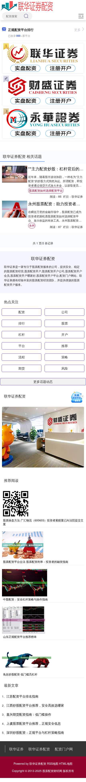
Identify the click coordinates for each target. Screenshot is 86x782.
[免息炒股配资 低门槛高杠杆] (26, 657)
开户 (64, 334)
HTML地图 (65, 763)
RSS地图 (52, 763)
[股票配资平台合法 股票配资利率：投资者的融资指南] (22, 545)
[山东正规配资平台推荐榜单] (23, 620)
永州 (32, 225)
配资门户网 (64, 748)
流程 (21, 357)
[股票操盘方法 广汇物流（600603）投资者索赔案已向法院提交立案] (15, 503)
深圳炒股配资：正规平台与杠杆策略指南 (35, 732)
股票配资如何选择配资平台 (46, 190)
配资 (21, 312)
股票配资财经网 (52, 771)
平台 (21, 345)
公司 (64, 312)
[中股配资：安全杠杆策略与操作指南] (24, 582)
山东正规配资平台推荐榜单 (20, 637)
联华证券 (16, 748)
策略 (64, 357)
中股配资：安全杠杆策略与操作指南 (25, 599)
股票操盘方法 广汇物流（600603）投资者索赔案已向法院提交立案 (43, 522)
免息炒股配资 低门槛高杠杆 (20, 674)
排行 (21, 323)
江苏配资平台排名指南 (22, 696)
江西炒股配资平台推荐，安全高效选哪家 (35, 705)
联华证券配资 (39, 748)
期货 (21, 368)
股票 (64, 323)
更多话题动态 (43, 381)
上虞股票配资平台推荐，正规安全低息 (33, 723)
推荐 (64, 345)
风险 (64, 368)
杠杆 (21, 334)
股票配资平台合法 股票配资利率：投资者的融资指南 (35, 562)
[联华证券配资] (27, 6)
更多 (77, 29)
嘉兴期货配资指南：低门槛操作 (28, 714)
